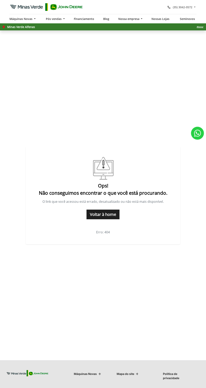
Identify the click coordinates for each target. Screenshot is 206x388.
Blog (106, 19)
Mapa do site (125, 374)
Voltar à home (103, 214)
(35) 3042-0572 (182, 7)
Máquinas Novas (85, 374)
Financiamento (84, 19)
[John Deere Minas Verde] (46, 7)
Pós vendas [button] (54, 19)
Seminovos (187, 19)
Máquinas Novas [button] (21, 19)
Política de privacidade (171, 376)
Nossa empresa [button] (129, 19)
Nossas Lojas (160, 19)
